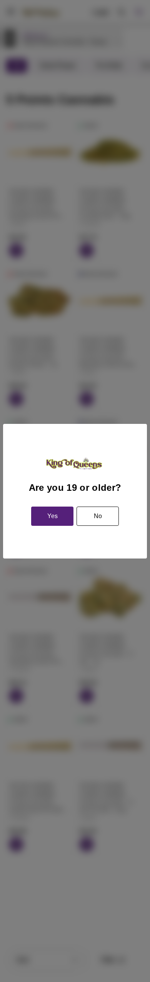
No (98, 516)
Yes (52, 516)
